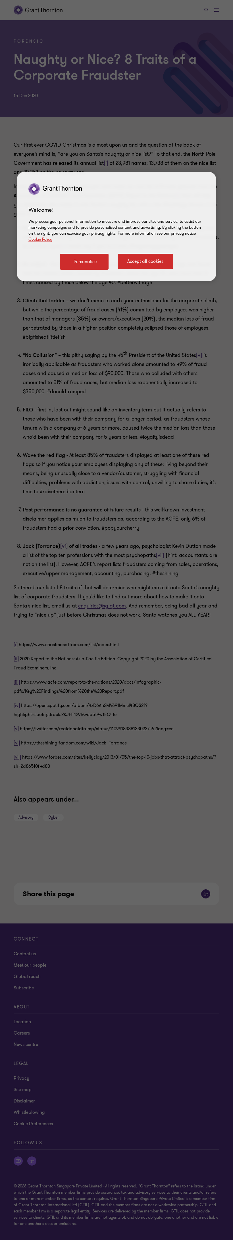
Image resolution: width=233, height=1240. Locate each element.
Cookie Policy (40, 239)
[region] (116, 226)
